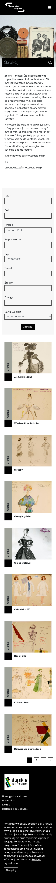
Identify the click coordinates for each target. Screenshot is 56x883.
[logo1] (15, 782)
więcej (28, 361)
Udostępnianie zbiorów (14, 796)
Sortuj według (12, 312)
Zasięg (8, 297)
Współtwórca (12, 240)
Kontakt (6, 805)
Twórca (8, 225)
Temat (8, 268)
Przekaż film (8, 801)
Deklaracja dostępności (15, 809)
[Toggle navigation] (49, 8)
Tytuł (7, 196)
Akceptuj (11, 870)
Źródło (8, 283)
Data (7, 210)
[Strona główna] (14, 7)
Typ (6, 254)
